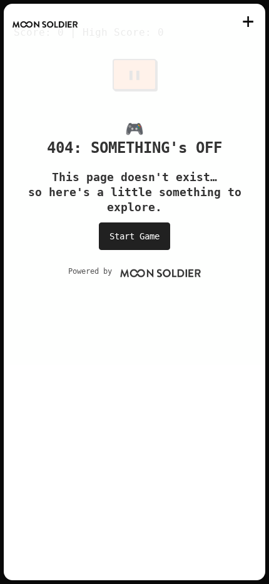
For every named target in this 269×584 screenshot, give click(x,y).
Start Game (134, 236)
